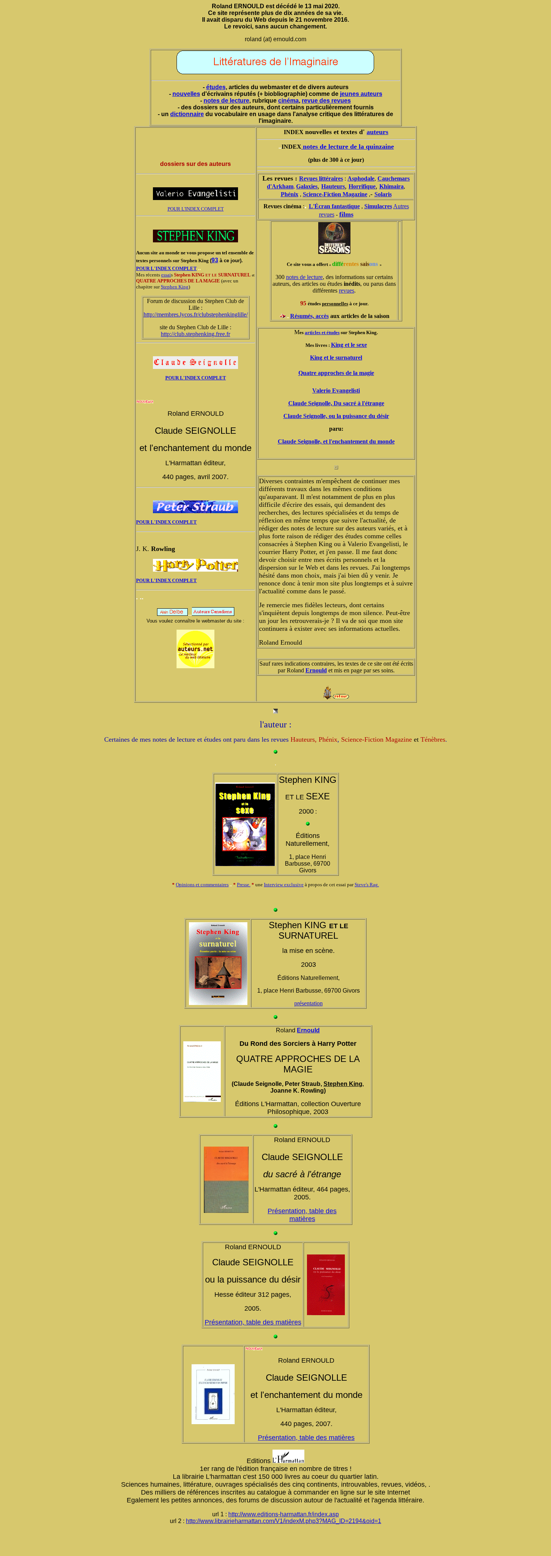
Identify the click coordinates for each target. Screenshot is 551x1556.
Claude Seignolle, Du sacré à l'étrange (336, 403)
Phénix (289, 194)
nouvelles (186, 94)
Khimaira (391, 186)
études (216, 87)
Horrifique (362, 186)
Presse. (243, 884)
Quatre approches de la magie (336, 373)
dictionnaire (187, 114)
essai (166, 275)
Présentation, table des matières (302, 1215)
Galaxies (306, 186)
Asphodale (360, 178)
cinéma (288, 100)
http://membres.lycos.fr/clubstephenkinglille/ (196, 314)
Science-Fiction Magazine (335, 194)
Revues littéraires (321, 178)
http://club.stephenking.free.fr (195, 334)
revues (346, 290)
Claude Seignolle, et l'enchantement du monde (336, 441)
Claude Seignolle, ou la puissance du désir (336, 416)
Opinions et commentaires (202, 884)
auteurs (377, 132)
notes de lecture (226, 100)
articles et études (322, 332)
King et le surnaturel (336, 357)
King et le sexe (349, 345)
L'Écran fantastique (334, 206)
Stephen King (175, 287)
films (346, 214)
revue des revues (326, 100)
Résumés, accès (309, 316)
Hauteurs (333, 186)
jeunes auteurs (361, 94)
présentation (308, 1003)
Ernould (316, 670)
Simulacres (378, 206)
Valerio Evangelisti (336, 390)
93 (214, 260)
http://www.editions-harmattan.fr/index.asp (283, 1514)
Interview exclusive (284, 884)
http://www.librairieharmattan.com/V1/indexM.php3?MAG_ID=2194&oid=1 (283, 1521)
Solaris (383, 194)
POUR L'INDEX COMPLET (196, 209)
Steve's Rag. (367, 884)
